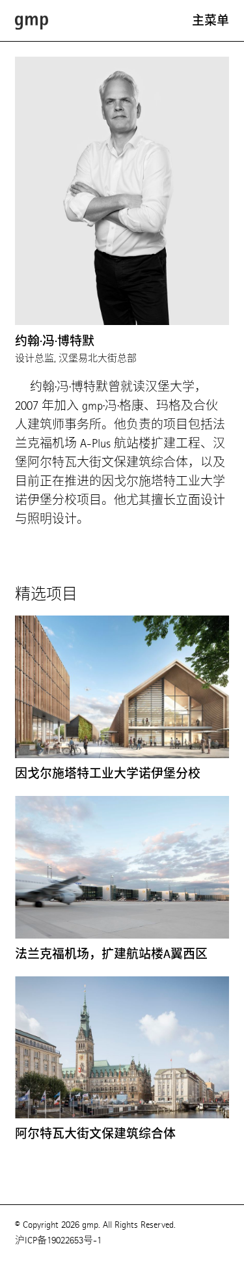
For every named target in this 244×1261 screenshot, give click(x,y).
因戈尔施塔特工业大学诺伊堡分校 (107, 774)
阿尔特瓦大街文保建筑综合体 (95, 1134)
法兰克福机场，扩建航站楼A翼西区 (111, 954)
